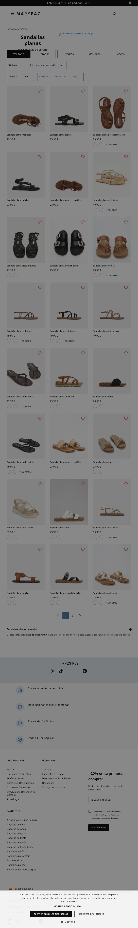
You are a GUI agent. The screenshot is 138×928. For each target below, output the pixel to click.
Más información (69, 901)
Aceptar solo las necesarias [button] (51, 914)
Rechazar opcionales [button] (91, 914)
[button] (69, 906)
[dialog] (69, 909)
